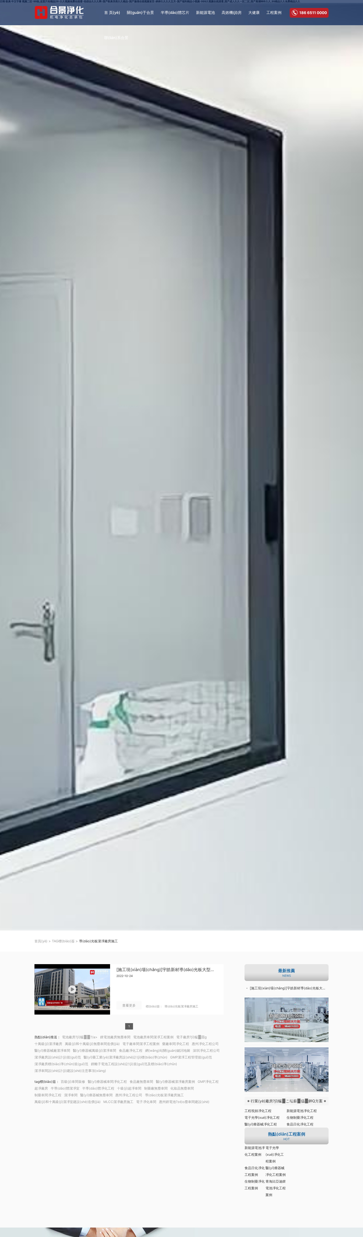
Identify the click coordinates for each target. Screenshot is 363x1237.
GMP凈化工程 (208, 1081)
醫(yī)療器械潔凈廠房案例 (175, 1081)
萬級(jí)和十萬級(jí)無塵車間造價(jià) (92, 1044)
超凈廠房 (41, 1088)
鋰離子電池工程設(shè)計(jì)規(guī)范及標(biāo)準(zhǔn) (134, 1064)
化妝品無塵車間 (182, 1088)
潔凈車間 (71, 1095)
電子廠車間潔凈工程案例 (140, 1044)
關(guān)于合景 (140, 12)
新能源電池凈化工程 (302, 1111)
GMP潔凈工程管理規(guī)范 (191, 1057)
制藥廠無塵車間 (156, 1088)
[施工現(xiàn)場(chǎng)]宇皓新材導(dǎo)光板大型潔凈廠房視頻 (166, 969)
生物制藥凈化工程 (300, 1117)
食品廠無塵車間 (141, 1081)
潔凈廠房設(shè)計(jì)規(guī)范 (57, 1057)
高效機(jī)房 (232, 12)
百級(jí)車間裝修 (73, 1081)
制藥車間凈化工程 (47, 1095)
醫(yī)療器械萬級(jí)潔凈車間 (94, 1050)
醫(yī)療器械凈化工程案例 (276, 1171)
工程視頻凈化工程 (258, 1111)
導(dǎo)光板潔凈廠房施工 (181, 1006)
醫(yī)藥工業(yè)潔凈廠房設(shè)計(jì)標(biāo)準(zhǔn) (125, 1057)
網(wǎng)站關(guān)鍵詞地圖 (167, 1050)
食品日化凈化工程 (300, 1124)
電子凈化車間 (146, 1102)
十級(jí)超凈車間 (129, 1088)
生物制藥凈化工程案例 (255, 1184)
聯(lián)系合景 (116, 37)
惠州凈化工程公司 (205, 1044)
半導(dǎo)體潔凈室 (65, 1088)
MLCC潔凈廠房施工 (118, 1102)
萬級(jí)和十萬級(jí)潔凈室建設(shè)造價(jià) (67, 1102)
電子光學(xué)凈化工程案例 (275, 1154)
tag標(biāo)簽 (45, 1081)
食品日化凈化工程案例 (255, 1171)
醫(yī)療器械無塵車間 (96, 1095)
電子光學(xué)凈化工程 (262, 1117)
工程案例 (273, 12)
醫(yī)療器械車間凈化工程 (107, 1081)
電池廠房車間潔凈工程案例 (153, 1037)
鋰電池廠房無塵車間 (115, 1037)
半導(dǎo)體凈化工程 (98, 1088)
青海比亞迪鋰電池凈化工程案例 (276, 1188)
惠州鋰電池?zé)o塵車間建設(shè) (184, 1102)
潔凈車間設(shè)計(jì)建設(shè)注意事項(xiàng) (70, 1071)
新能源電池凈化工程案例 (255, 1151)
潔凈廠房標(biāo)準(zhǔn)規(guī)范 (61, 1064)
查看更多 (129, 1005)
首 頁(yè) (112, 12)
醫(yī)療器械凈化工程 (261, 1124)
